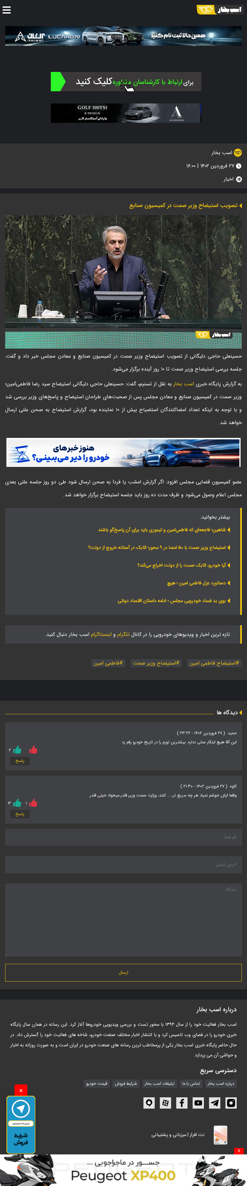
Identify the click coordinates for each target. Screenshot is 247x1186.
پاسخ (19, 761)
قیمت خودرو (96, 1084)
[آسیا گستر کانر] (126, 113)
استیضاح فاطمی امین (213, 663)
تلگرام (123, 634)
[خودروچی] (126, 81)
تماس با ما (191, 1084)
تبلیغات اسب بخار (160, 1084)
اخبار (228, 179)
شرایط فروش (126, 1084)
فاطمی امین (106, 663)
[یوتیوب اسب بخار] (198, 1103)
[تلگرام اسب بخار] (123, 452)
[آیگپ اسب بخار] (149, 1103)
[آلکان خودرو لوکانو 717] (123, 36)
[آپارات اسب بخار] (165, 1103)
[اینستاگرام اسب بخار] (231, 1103)
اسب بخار (223, 153)
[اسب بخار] (220, 10)
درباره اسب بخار (221, 1084)
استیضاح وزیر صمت (154, 663)
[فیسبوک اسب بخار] (182, 1103)
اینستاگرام (101, 634)
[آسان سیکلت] (123, 1170)
